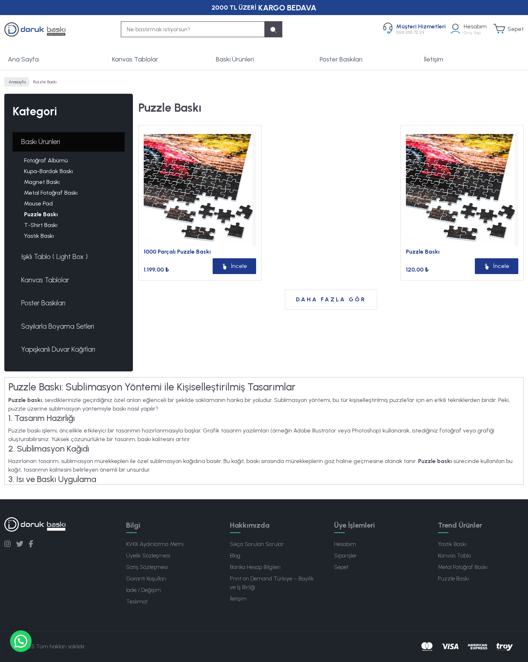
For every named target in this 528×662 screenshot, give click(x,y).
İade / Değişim (143, 590)
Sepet (341, 567)
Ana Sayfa (23, 59)
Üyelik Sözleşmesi (148, 555)
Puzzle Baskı (41, 214)
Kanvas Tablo (454, 555)
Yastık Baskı (39, 235)
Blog (235, 555)
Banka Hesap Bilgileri (255, 567)
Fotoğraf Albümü (46, 160)
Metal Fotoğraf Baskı (51, 192)
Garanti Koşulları (146, 578)
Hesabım (345, 544)
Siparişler (345, 555)
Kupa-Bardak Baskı (48, 171)
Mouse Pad (38, 203)
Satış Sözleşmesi (147, 567)
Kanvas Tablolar (135, 59)
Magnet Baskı (42, 182)
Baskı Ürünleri (235, 59)
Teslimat (137, 601)
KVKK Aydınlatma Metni (155, 544)
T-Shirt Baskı (40, 225)
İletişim (433, 59)
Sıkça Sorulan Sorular (257, 544)
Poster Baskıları (341, 59)
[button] (21, 641)
